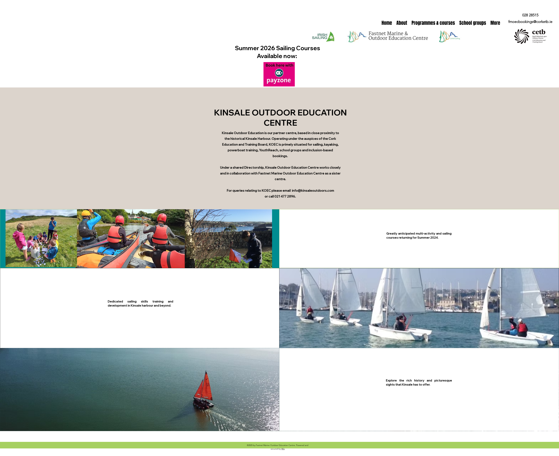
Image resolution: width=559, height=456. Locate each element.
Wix (283, 449)
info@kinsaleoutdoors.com (313, 190)
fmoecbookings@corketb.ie (530, 21)
